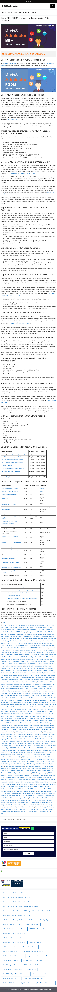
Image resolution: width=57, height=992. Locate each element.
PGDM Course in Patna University (29, 786)
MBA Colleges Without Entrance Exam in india (28, 732)
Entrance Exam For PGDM (47, 695)
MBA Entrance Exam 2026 (14, 739)
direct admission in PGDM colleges (30, 684)
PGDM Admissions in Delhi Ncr (33, 761)
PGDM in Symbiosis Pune (26, 795)
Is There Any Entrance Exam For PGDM (24, 709)
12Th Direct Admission (27, 625)
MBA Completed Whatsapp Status (16, 734)
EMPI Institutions (5, 509)
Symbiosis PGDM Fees (32, 802)
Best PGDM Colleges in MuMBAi (23, 643)
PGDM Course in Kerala (11, 786)
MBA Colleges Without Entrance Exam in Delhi (36, 911)
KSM (2, 462)
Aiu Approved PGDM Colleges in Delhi (38, 632)
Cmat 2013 (22, 657)
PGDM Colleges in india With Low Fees (19, 773)
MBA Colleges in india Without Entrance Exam (14, 720)
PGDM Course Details (7, 784)
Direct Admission (32, 663)
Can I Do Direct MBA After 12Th (22, 645)
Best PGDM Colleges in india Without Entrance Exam (31, 641)
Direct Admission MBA (10, 63)
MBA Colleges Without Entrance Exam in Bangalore (24, 729)
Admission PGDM (35, 629)
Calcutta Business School (13, 595)
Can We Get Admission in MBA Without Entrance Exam (31, 654)
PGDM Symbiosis (49, 795)
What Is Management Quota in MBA (11, 809)
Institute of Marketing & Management (11, 494)
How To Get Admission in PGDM (38, 704)
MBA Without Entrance (17, 745)
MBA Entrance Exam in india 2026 (16, 741)
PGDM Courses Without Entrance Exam (24, 791)
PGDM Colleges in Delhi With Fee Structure (17, 768)
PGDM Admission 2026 (29, 757)
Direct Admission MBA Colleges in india (12, 688)
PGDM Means (39, 795)
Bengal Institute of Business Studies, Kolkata (18, 592)
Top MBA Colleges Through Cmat (32, 805)
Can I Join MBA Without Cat (24, 650)
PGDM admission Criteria (11, 759)
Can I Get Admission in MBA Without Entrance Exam (32, 648)
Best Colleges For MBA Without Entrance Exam (38, 634)
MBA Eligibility (44, 920)
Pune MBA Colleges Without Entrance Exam (42, 798)
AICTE (42, 488)
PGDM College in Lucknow (35, 764)
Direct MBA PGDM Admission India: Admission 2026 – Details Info (26, 19)
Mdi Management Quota (24, 750)
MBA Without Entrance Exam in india (14, 942)
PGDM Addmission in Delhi (37, 754)
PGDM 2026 (24, 754)
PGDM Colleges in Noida (39, 777)
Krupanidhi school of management (14, 462)
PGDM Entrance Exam (13, 793)
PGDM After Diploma (7, 764)
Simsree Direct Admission (8, 800)
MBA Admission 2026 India (45, 711)
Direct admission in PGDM (10, 911)
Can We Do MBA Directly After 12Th (32, 652)
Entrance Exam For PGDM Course (11, 698)
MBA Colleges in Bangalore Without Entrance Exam (38, 718)
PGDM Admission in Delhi (27, 759)
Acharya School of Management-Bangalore (12, 468)
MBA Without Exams (10, 750)
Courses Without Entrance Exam (38, 661)
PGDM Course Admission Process (45, 782)
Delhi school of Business (7, 526)
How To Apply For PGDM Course (22, 702)
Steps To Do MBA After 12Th (25, 800)
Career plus (26, 989)
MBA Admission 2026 (29, 711)
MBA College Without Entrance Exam (12, 718)
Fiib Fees (45, 698)
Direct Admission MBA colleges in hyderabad (39, 686)
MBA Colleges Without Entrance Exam (18, 727)
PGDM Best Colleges (20, 764)
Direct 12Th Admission (19, 663)
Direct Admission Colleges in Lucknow (12, 666)
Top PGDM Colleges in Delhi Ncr (24, 807)
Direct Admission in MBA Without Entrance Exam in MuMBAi (18, 682)
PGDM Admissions (18, 761)
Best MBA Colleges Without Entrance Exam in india (39, 636)
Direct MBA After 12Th (11, 693)
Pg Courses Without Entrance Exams (39, 956)
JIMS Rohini (4, 498)
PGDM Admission (10, 6)
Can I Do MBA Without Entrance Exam (43, 645)
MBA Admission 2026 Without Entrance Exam (14, 714)
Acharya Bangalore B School (8, 477)
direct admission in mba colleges (43, 668)
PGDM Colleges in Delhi (31, 965)
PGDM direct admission (44, 791)
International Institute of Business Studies (12, 459)
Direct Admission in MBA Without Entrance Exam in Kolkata (36, 679)
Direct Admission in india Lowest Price (35, 666)
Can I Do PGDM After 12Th (9, 648)
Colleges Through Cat (7, 661)
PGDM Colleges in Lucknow (21, 775)
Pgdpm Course (24, 798)
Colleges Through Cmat (21, 661)
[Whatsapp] (32, 828)
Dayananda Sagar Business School (10, 471)
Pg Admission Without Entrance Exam (19, 752)
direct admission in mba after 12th (22, 668)
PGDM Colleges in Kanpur (39, 773)
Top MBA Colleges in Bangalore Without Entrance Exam (37, 983)
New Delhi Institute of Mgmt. (8, 504)
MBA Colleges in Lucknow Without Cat (31, 723)
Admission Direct (40, 625)
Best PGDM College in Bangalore (10, 638)
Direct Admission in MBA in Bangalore (12, 673)
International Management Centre (10, 547)
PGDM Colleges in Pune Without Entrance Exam (25, 779)
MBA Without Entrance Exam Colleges (14, 933)
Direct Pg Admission (25, 693)
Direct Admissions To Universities (35, 688)
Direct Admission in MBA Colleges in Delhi (13, 670)
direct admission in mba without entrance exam (17, 902)
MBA (4, 623)
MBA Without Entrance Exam (33, 745)
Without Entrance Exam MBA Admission (21, 811)
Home (3, 819)
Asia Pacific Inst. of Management (9, 491)
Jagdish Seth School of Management (11, 474)
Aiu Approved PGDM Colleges (17, 632)
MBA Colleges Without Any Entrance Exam (27, 725)
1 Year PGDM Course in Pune (11, 625)
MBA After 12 (40, 716)
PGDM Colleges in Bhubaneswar (14, 766)
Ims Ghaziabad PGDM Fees (40, 707)
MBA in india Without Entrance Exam (15, 743)
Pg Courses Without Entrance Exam (41, 752)
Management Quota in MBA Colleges (12, 711)
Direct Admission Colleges (46, 663)
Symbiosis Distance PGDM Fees (15, 802)
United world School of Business (15, 587)
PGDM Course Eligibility (21, 784)
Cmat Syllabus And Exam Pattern (45, 657)
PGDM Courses (12, 789)
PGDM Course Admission (27, 782)
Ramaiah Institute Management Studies (11, 457)
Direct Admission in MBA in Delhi (33, 673)
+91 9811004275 (25, 828)
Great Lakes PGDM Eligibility (40, 700)
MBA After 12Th (49, 716)
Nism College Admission (10, 951)
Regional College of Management (19, 454)
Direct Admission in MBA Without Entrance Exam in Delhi (17, 677)
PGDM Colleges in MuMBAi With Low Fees (42, 775)
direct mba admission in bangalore (18, 691)
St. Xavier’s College (6, 465)
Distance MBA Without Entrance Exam (43, 693)
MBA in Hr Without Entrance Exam (29, 924)
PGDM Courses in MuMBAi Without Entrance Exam (33, 789)
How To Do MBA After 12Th (41, 702)
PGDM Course (14, 782)
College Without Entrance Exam (10, 659)
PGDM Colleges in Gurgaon (33, 770)
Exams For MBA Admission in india (31, 698)
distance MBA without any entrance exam (23, 173)
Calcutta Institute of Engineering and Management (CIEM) (22, 598)
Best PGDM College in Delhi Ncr (30, 638)
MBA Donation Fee (44, 736)
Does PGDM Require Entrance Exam (11, 695)
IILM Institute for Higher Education (10, 562)
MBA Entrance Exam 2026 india (32, 739)
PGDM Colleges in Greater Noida (14, 770)
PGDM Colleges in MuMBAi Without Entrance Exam (16, 777)
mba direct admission (41, 734)
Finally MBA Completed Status (22, 700)
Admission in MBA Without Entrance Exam (31, 627)
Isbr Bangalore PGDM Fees (45, 709)
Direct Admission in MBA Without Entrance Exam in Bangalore (36, 675)
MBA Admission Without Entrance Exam (23, 716)
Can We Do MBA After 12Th (13, 652)
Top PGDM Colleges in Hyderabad (45, 807)
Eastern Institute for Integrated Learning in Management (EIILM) (23, 590)
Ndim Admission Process (39, 750)
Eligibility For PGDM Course (31, 695)
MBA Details (30, 734)
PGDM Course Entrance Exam (38, 784)
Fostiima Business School (8, 558)
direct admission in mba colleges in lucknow (39, 670)
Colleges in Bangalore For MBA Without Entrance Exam (36, 659)
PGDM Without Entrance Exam (10, 798)
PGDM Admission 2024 (14, 757)
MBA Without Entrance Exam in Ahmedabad (23, 748)
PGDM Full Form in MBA (11, 795)
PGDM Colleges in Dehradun (33, 766)
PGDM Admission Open (43, 759)
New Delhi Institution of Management (11, 567)
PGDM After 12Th (48, 761)
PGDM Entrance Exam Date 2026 (30, 793)
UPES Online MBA (13, 119)
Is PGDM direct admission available (19, 324)
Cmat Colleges (30, 657)
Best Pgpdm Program (39, 643)
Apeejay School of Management (9, 488)
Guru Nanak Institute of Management (11, 542)
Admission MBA (18, 989)
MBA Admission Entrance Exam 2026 (40, 714)
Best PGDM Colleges (46, 638)
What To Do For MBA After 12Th (32, 809)
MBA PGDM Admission (34, 743)
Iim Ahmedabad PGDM (25, 707)
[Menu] (52, 6)
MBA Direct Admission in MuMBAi (28, 736)
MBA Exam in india (32, 741)
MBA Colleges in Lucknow (36, 720)
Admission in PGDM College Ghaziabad (17, 629)
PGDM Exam (44, 793)
